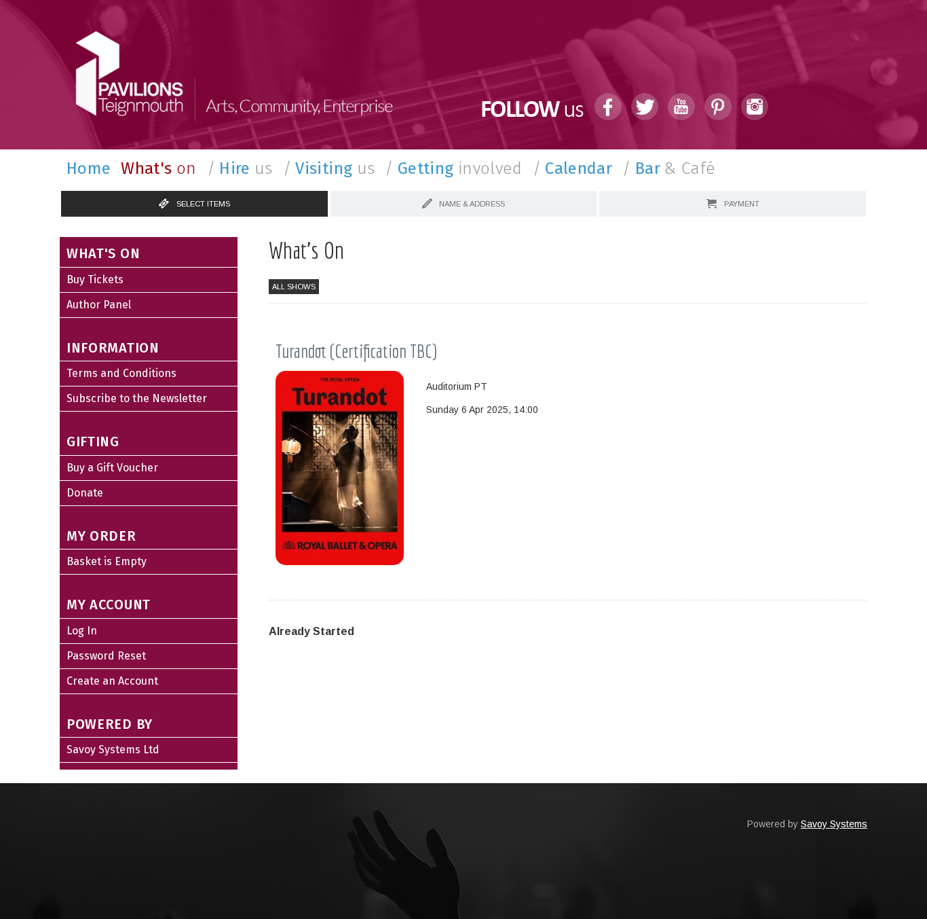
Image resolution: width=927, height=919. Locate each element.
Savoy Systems (834, 823)
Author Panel (99, 304)
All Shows (294, 287)
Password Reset (106, 655)
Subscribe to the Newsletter (137, 398)
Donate (85, 492)
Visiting (329, 168)
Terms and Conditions (121, 373)
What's (158, 168)
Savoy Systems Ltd (113, 749)
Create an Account (112, 680)
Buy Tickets (95, 279)
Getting (453, 168)
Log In (82, 630)
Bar (668, 168)
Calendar (573, 168)
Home (89, 168)
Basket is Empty (107, 561)
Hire (240, 168)
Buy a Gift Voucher (112, 467)
